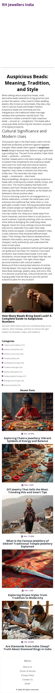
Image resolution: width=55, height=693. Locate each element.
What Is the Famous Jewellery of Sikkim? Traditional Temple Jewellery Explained (27, 543)
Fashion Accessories (13, 354)
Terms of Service (27, 671)
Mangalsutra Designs (14, 381)
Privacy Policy (27, 675)
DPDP (27, 683)
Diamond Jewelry (12, 385)
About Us (27, 666)
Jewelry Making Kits (13, 372)
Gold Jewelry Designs (14, 363)
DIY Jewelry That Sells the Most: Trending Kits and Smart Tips (27, 491)
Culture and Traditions (14, 345)
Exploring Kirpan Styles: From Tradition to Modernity (27, 596)
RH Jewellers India (18, 4)
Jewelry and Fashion (13, 349)
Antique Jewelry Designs (15, 376)
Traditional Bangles (13, 367)
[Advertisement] (27, 37)
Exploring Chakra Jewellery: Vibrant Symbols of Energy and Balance (27, 439)
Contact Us (27, 679)
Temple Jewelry (11, 358)
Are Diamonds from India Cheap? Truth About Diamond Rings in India (27, 648)
